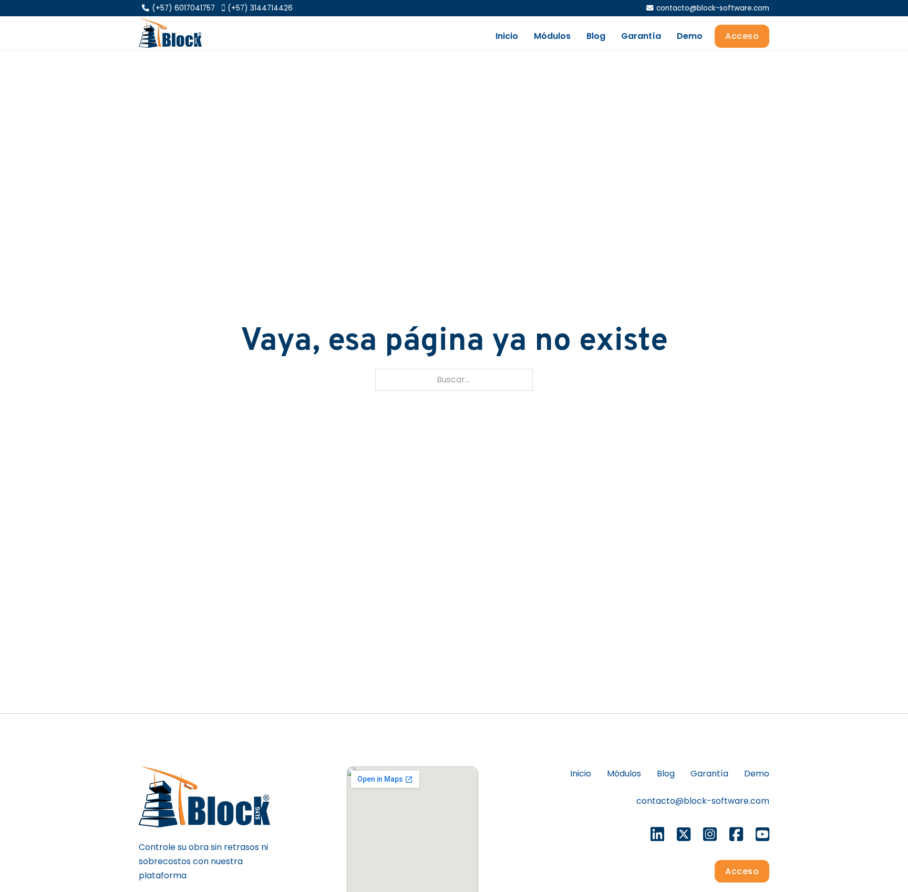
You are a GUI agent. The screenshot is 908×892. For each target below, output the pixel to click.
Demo (690, 36)
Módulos (552, 36)
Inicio (507, 36)
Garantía (641, 36)
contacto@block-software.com (702, 801)
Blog (595, 36)
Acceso (742, 36)
